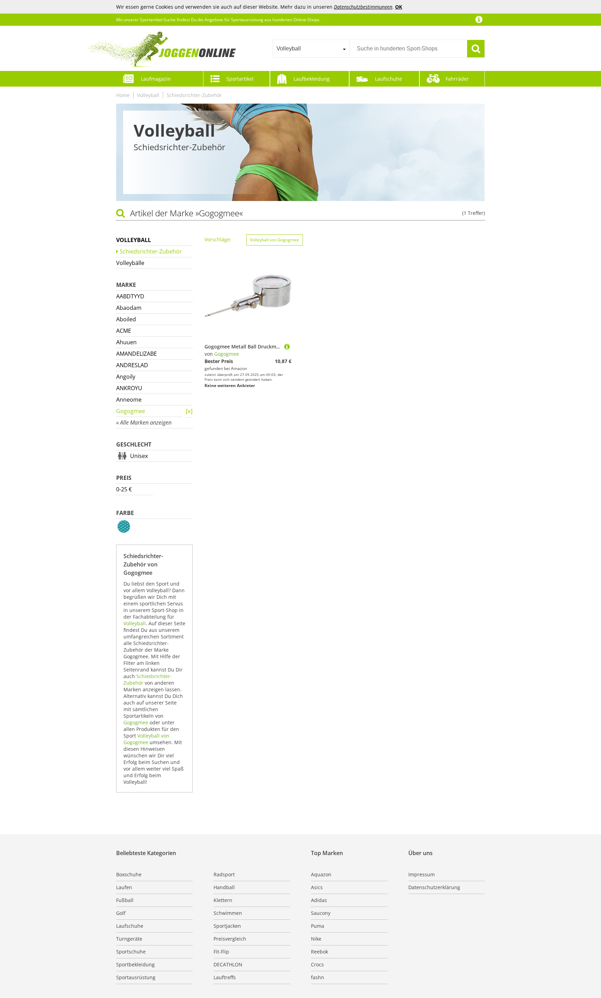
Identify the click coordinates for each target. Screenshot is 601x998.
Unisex (139, 456)
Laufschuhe (388, 78)
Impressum (421, 874)
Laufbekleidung (312, 78)
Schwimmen (228, 913)
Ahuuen (126, 342)
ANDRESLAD (132, 365)
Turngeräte (129, 938)
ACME (123, 331)
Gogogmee (130, 411)
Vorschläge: (218, 239)
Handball (224, 887)
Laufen (124, 887)
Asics (317, 887)
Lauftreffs (225, 977)
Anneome (129, 399)
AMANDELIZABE (136, 353)
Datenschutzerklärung (434, 887)
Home (123, 95)
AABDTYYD (130, 296)
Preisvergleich (230, 938)
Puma (317, 926)
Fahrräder (457, 78)
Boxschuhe (129, 874)
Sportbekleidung (135, 964)
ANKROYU (129, 388)
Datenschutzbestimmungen (363, 6)
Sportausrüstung (135, 977)
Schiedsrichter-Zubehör (194, 95)
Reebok (319, 951)
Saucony (320, 913)
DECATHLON (228, 964)
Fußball (125, 900)
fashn (317, 977)
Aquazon (321, 874)
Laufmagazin (156, 78)
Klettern (223, 900)
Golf (121, 913)
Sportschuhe (131, 951)
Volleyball (148, 95)
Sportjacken (227, 926)
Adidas (319, 900)
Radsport (224, 874)
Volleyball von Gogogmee (146, 739)
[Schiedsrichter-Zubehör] (189, 411)
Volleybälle (130, 263)
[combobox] (311, 49)
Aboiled (126, 319)
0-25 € (124, 489)
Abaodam (129, 308)
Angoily (125, 376)
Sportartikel (240, 78)
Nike (316, 938)
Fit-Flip (221, 951)
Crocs (317, 964)
